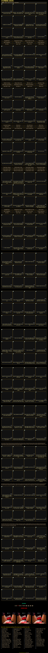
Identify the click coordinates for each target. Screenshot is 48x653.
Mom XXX (16, 631)
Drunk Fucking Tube (6, 639)
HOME (3, 2)
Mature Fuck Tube (6, 645)
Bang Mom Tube (17, 640)
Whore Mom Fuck (28, 643)
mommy (12, 2)
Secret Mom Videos (40, 641)
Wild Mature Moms (6, 647)
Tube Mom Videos (17, 643)
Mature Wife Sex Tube (40, 628)
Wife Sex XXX (28, 632)
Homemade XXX (28, 647)
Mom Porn (4, 637)
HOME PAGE (24, 608)
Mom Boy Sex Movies (6, 634)
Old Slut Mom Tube (6, 643)
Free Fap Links (28, 630)
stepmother (17, 2)
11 (28, 605)
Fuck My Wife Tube (17, 644)
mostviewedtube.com (29, 645)
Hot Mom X (16, 635)
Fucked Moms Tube (40, 639)
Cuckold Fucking (5, 636)
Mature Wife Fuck (40, 643)
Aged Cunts (27, 635)
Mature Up (38, 635)
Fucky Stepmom (39, 630)
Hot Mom (27, 631)
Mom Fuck (38, 636)
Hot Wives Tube (28, 644)
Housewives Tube (40, 644)
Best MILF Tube (5, 635)
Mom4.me (16, 636)
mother (5, 2)
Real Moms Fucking (18, 634)
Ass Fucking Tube (17, 639)
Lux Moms (38, 634)
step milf (9, 2)
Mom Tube (4, 631)
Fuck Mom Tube (28, 640)
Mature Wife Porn (5, 644)
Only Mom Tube (39, 632)
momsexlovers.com (40, 645)
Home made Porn (28, 639)
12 (30, 605)
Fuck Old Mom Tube (40, 640)
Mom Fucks (27, 628)
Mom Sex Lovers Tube (6, 641)
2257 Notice (27, 652)
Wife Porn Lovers (17, 647)
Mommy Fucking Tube (6, 640)
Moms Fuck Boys (28, 634)
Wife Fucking (39, 631)
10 (26, 605)
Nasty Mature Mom (17, 641)
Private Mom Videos (29, 641)
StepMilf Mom (5, 628)
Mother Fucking (5, 632)
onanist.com (38, 637)
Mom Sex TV (4, 630)
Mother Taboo (28, 637)
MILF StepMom (17, 630)
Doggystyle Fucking (18, 628)
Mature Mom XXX (17, 632)
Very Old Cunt (28, 636)
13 (32, 605)
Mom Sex (15, 637)
